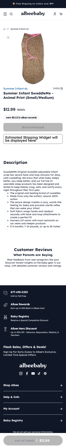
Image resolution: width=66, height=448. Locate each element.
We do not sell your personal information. (33, 432)
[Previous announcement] (4, 4)
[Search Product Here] (11, 14)
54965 (56, 88)
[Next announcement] (61, 4)
